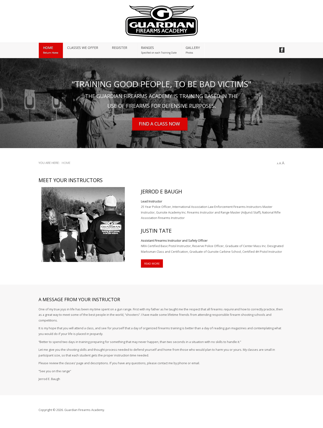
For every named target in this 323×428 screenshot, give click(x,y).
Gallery (193, 47)
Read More (152, 263)
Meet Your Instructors (71, 180)
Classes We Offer (82, 47)
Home (48, 47)
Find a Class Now (159, 123)
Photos (189, 52)
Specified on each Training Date (159, 52)
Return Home (50, 52)
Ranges (147, 47)
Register (119, 47)
